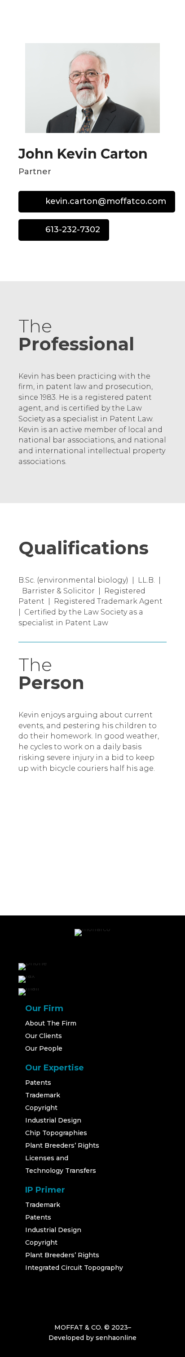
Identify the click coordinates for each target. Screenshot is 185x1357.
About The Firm (50, 1023)
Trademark (42, 1095)
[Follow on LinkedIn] (70, 1283)
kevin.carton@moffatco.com (105, 201)
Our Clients (43, 1036)
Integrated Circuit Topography (74, 1268)
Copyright (41, 1108)
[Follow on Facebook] (27, 1283)
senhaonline (116, 1338)
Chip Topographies (56, 1133)
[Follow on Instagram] (49, 1283)
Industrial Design (53, 1120)
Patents (38, 1083)
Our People (43, 1048)
